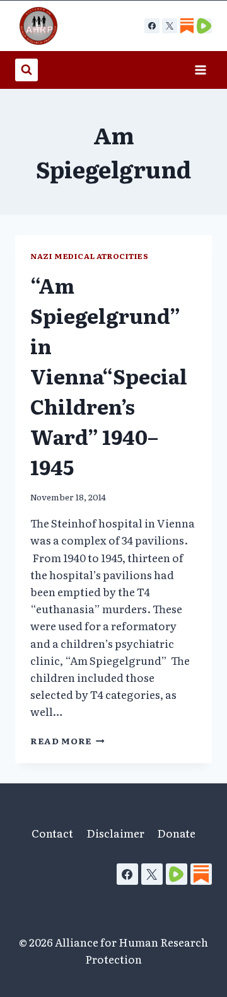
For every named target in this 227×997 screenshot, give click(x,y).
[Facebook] (152, 25)
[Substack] (201, 874)
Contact (52, 833)
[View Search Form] (26, 70)
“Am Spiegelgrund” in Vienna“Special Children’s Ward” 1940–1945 (108, 375)
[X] (169, 25)
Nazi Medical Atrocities (89, 256)
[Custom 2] (204, 25)
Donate (176, 833)
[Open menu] (200, 69)
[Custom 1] (186, 25)
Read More (67, 740)
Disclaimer (115, 833)
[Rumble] (176, 874)
